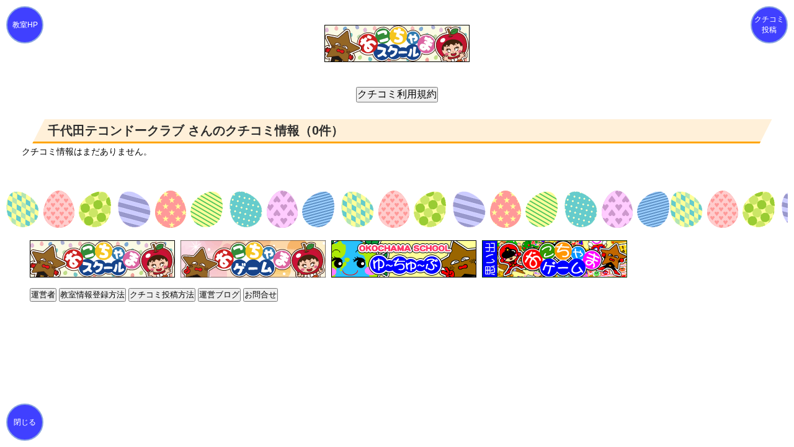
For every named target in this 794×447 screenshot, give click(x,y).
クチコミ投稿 (769, 24)
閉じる (25, 422)
